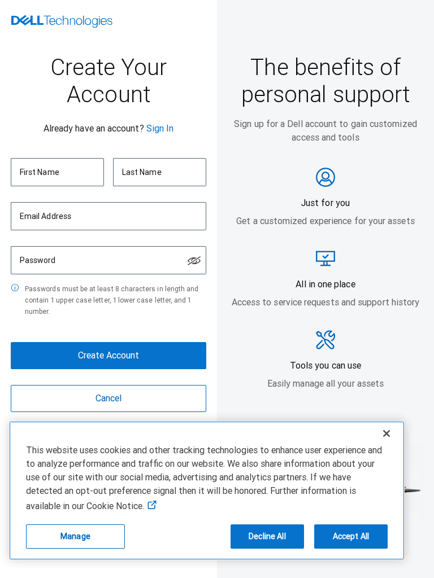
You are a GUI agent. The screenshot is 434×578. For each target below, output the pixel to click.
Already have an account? (94, 128)
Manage (75, 536)
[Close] (386, 433)
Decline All (267, 536)
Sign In (160, 128)
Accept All (351, 536)
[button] (194, 261)
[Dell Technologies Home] (62, 22)
